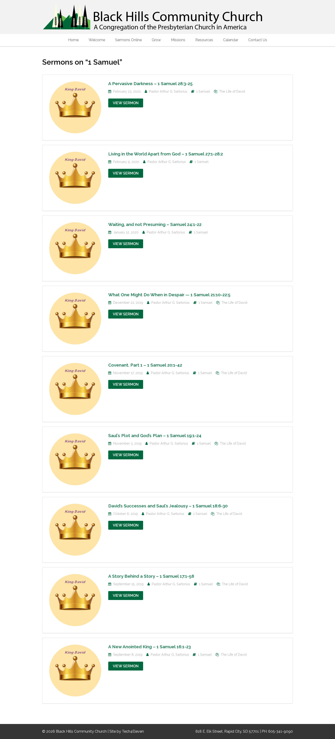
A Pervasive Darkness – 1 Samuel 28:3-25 (150, 83)
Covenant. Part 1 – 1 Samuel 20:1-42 (145, 364)
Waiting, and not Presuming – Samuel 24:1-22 (154, 224)
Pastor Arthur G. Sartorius (168, 91)
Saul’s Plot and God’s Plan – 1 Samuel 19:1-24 (154, 435)
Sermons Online (128, 40)
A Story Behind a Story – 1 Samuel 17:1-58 (151, 576)
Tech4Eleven (133, 731)
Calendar (230, 40)
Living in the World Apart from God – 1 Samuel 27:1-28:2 (165, 153)
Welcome (97, 40)
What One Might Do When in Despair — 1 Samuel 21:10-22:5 (169, 294)
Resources (204, 40)
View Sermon (126, 103)
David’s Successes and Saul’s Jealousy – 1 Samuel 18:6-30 (168, 505)
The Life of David (232, 91)
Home (73, 40)
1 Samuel (203, 91)
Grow (156, 40)
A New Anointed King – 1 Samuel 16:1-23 (149, 646)
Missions (178, 40)
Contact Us (257, 40)
